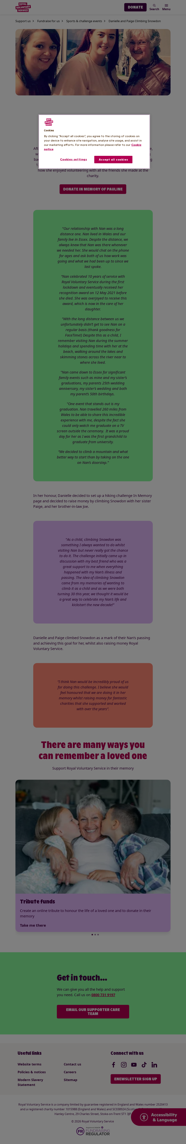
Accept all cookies (113, 159)
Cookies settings (73, 159)
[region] (94, 141)
